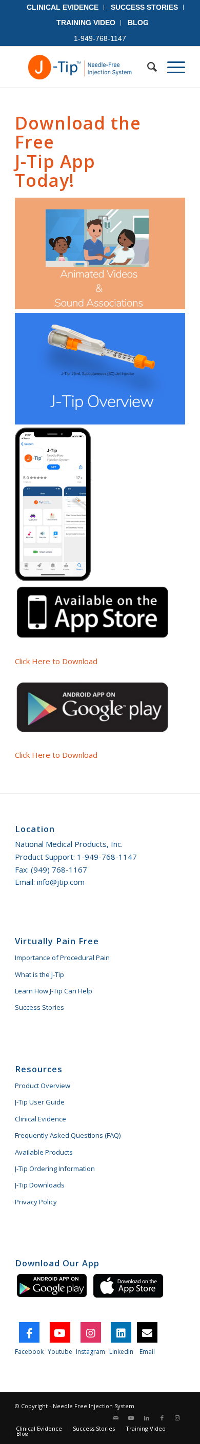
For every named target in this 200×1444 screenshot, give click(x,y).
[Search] (147, 67)
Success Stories (39, 1007)
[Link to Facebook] (162, 1418)
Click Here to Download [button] (56, 661)
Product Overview (42, 1085)
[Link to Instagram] (177, 1418)
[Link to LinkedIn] (146, 1418)
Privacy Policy (36, 1201)
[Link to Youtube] (131, 1418)
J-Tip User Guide (40, 1102)
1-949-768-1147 (107, 857)
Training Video (85, 22)
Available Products (44, 1152)
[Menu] (171, 67)
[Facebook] (29, 1332)
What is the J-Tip (39, 974)
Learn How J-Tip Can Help (53, 990)
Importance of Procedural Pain (62, 957)
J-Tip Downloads (40, 1185)
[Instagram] (91, 1332)
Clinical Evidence (40, 1118)
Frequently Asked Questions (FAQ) (68, 1135)
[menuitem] (63, 7)
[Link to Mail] (116, 1418)
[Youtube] (60, 1332)
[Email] (147, 1332)
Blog (138, 22)
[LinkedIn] (121, 1332)
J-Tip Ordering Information (55, 1168)
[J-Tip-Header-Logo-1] (83, 67)
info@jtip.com (61, 882)
